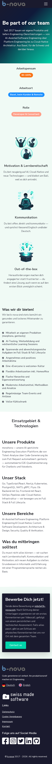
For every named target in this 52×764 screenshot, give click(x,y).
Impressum (7, 721)
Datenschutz (8, 711)
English (26, 685)
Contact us (16, 645)
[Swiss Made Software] (18, 695)
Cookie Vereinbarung (12, 716)
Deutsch (10, 685)
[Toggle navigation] (46, 4)
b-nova (10, 756)
